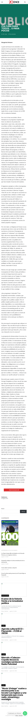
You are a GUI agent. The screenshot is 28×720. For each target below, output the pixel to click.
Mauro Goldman (4, 611)
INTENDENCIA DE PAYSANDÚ (9, 550)
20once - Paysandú (18, 715)
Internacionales (5, 595)
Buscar (2, 508)
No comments (13, 34)
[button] (25, 713)
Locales (4, 24)
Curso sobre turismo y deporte (9, 567)
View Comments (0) (14, 490)
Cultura (3, 625)
